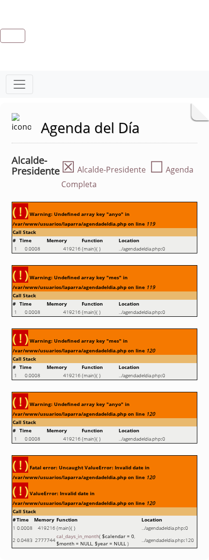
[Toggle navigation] (19, 84)
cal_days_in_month (77, 536)
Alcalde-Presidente (103, 169)
